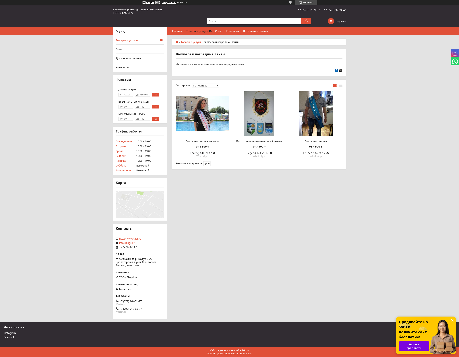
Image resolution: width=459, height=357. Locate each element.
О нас (218, 31)
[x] (340, 70)
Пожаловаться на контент (238, 353)
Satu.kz (245, 350)
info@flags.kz (127, 243)
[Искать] (306, 21)
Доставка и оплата (255, 31)
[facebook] (336, 70)
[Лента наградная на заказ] (202, 113)
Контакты (232, 31)
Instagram (10, 333)
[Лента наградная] (315, 113)
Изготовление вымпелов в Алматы (259, 141)
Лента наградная (315, 141)
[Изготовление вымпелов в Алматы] (259, 113)
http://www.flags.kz (130, 238)
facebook (9, 337)
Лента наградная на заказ (202, 141)
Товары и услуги (197, 31)
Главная (177, 31)
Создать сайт (169, 2)
